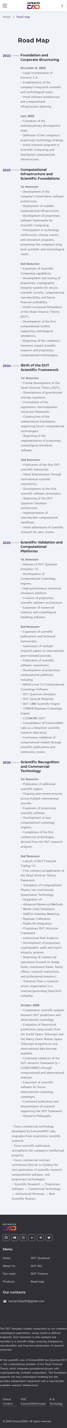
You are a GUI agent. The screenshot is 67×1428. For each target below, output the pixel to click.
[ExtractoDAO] (33, 5)
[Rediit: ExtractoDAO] (31, 1237)
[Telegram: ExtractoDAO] (40, 1237)
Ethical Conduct (8, 1401)
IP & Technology (56, 1401)
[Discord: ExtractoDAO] (14, 1237)
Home (7, 17)
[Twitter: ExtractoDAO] (49, 1237)
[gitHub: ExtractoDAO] (6, 1237)
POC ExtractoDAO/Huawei (33, 1401)
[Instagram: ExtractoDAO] (23, 1237)
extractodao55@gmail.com (26, 1301)
